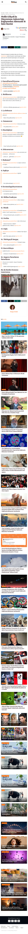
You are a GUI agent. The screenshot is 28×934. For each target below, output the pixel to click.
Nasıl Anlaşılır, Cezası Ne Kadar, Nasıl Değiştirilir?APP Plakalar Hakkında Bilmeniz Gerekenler (12, 529)
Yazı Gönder (11, 927)
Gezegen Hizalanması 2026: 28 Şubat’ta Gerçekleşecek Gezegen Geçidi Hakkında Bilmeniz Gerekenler (13, 590)
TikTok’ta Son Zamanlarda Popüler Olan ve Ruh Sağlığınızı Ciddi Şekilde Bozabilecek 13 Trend (14, 687)
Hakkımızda (3, 926)
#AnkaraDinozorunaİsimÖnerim (9, 83)
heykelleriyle (4, 56)
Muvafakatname (4, 927)
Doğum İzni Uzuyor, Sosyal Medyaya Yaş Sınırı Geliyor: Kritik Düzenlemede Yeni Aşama (13, 470)
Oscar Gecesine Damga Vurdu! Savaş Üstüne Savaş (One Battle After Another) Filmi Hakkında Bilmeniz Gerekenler (14, 509)
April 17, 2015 (21, 266)
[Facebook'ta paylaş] (4, 47)
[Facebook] (9, 921)
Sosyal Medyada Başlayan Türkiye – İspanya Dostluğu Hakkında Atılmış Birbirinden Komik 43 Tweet (12, 550)
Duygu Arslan (6, 28)
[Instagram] (15, 921)
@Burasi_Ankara (21, 113)
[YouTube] (18, 921)
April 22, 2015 (16, 91)
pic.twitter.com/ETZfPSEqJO (9, 88)
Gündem (6, 12)
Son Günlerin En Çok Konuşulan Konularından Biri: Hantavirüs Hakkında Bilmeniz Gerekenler (13, 450)
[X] (12, 921)
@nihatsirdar (16, 86)
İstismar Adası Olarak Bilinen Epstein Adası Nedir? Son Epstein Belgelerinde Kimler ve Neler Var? (13, 667)
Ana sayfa (2, 12)
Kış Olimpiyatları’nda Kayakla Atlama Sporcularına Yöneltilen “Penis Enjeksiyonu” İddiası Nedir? (13, 570)
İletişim (22, 927)
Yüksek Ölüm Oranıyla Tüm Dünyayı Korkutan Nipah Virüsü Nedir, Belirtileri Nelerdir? (13, 708)
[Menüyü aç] (2, 2)
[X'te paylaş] (11, 47)
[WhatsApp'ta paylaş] (17, 47)
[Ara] (25, 2)
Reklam (17, 927)
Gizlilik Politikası (15, 926)
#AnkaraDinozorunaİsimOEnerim (10, 113)
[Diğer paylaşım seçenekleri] (24, 47)
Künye (8, 926)
